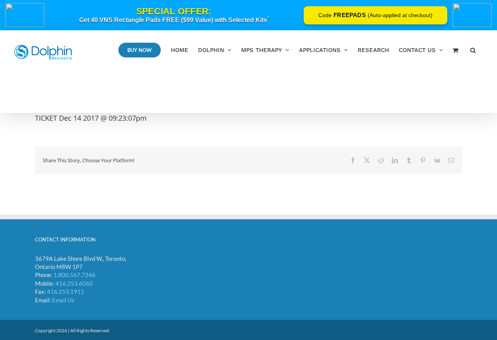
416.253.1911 (65, 291)
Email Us (63, 300)
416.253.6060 (74, 283)
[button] (473, 49)
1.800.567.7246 (75, 274)
